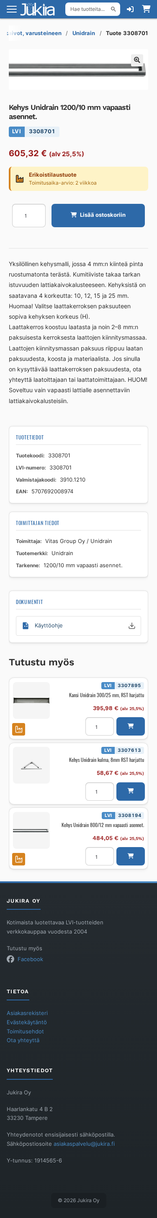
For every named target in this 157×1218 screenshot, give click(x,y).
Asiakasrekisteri (27, 1013)
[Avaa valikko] (11, 9)
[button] (137, 60)
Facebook (30, 959)
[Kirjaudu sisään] (130, 9)
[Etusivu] (40, 9)
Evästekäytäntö (27, 1022)
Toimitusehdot (25, 1031)
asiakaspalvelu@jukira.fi (84, 1144)
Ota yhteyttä (23, 1040)
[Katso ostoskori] (146, 9)
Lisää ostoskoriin (103, 215)
